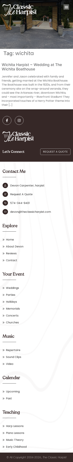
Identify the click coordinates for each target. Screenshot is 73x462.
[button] (66, 7)
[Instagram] (19, 120)
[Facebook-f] (7, 120)
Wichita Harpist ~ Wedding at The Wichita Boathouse (32, 66)
